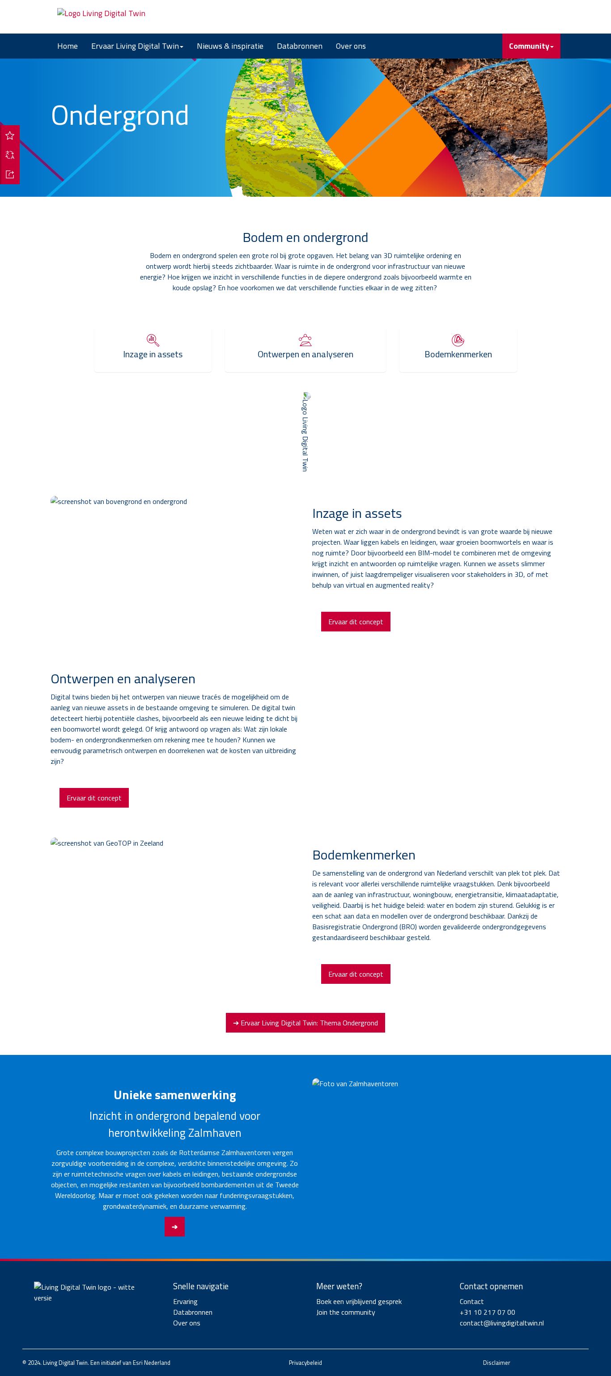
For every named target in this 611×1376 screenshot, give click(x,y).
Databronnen (299, 46)
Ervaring (185, 1301)
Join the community (345, 1312)
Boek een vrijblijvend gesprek (359, 1301)
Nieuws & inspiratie (230, 46)
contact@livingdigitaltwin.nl (502, 1322)
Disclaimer (496, 1362)
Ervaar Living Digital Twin (135, 46)
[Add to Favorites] (10, 135)
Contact (472, 1301)
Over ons (351, 46)
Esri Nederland (151, 1362)
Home (67, 46)
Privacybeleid (305, 1362)
